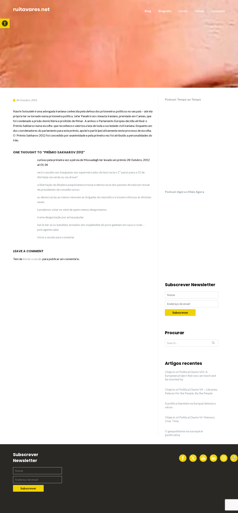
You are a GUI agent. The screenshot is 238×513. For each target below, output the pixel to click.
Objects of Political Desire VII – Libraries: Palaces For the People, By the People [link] (191, 391)
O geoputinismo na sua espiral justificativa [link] (184, 433)
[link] (5, 23)
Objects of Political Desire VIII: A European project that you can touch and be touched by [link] (190, 375)
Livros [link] (182, 11)
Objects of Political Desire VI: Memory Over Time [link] (190, 419)
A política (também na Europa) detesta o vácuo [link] (190, 405)
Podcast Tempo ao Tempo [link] (183, 99)
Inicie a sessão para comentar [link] (55, 237)
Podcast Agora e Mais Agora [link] (184, 191)
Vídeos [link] (199, 11)
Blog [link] (148, 11)
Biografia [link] (164, 11)
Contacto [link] (218, 11)
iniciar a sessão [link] (32, 259)
